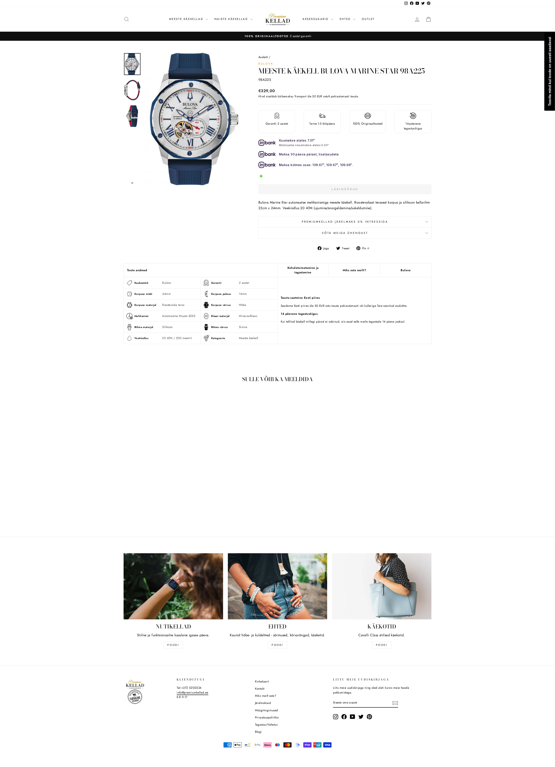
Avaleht (263, 57)
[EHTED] (277, 586)
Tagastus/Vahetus (266, 724)
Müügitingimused (266, 710)
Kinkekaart (262, 681)
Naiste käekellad (231, 19)
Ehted (346, 19)
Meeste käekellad (187, 19)
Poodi (277, 645)
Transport (300, 96)
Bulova (265, 64)
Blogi (258, 731)
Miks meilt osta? (265, 696)
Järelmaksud (263, 703)
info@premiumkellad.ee (192, 692)
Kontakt (259, 688)
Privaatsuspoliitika (267, 717)
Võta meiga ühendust (345, 233)
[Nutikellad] (173, 586)
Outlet (368, 19)
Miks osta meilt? (354, 270)
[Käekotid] (381, 586)
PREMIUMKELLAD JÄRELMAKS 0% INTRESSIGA (345, 222)
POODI (173, 645)
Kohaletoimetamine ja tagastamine (303, 270)
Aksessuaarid (316, 19)
